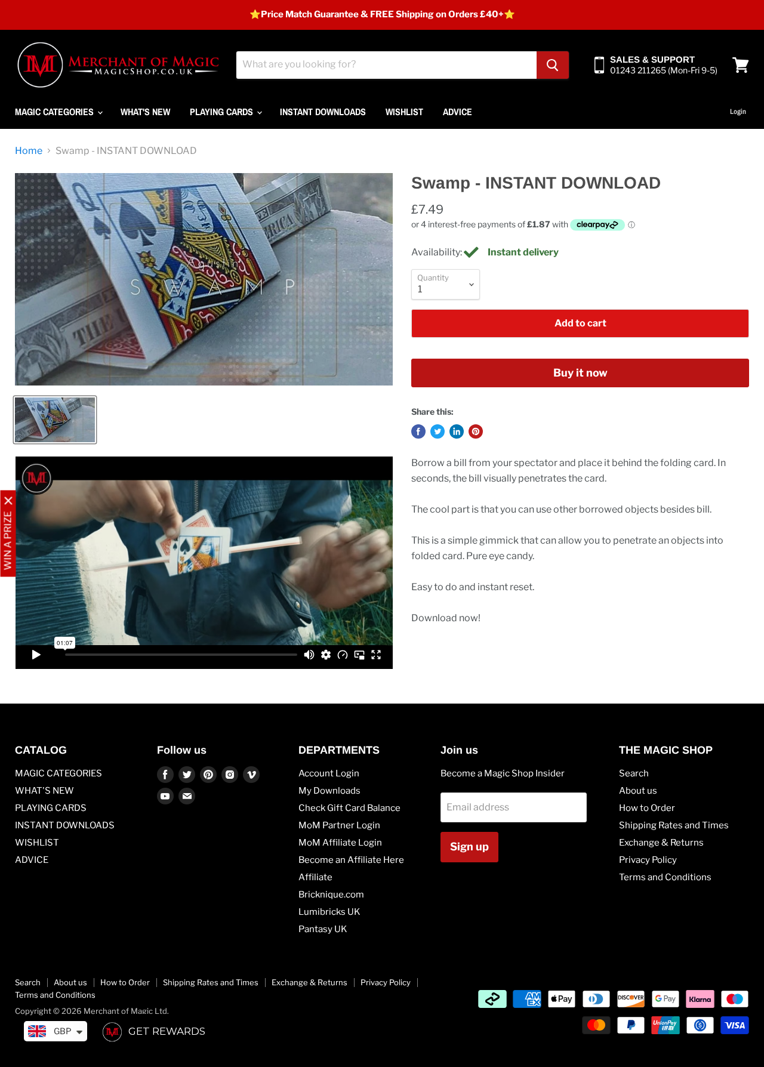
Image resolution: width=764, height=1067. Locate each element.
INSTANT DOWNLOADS (323, 111)
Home (28, 151)
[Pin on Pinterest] (476, 431)
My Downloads (329, 790)
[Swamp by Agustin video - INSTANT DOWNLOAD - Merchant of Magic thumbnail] (55, 419)
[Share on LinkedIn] (456, 431)
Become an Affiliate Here (351, 860)
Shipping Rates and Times (674, 825)
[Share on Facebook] (418, 431)
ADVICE (457, 111)
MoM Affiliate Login (340, 842)
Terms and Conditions (665, 877)
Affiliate (315, 877)
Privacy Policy (648, 860)
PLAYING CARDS (222, 111)
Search (634, 773)
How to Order (647, 808)
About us (638, 790)
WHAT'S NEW (145, 111)
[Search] (553, 65)
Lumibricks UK (329, 911)
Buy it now (580, 372)
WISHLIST (404, 111)
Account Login (328, 773)
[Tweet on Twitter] (437, 431)
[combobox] (386, 65)
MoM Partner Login (339, 825)
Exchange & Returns (661, 842)
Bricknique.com (331, 894)
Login (738, 111)
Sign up (469, 846)
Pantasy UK (322, 929)
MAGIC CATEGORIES (55, 111)
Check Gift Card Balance (349, 808)
